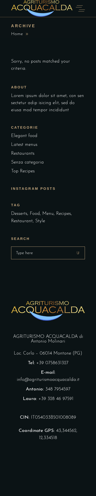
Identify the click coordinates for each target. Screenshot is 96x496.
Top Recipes (23, 171)
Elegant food (24, 136)
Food (35, 213)
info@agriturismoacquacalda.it (48, 379)
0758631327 (56, 363)
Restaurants (22, 153)
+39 (40, 363)
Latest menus (24, 144)
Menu (48, 213)
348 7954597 (57, 389)
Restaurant (22, 221)
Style (40, 221)
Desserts (19, 213)
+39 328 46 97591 (55, 399)
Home (17, 34)
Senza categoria (27, 162)
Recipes (63, 213)
